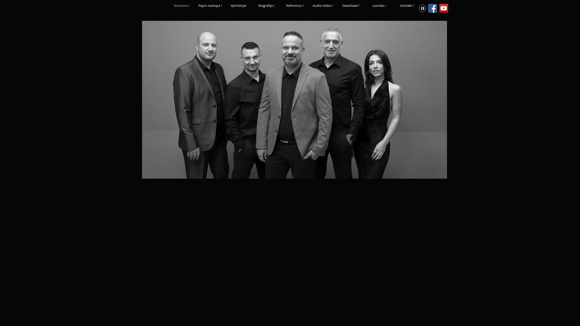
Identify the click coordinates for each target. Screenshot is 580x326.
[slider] (468, 6)
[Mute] (464, 6)
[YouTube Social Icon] (443, 8)
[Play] (422, 8)
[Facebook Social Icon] (432, 8)
